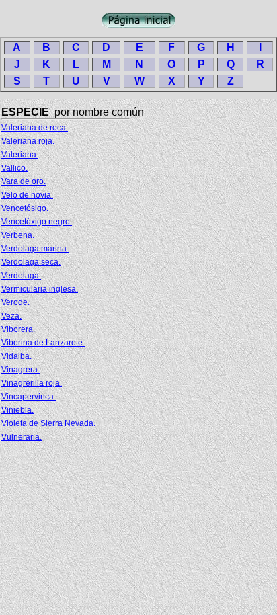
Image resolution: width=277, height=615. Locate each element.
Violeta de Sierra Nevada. (48, 423)
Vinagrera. (20, 369)
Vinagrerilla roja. (31, 383)
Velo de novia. (27, 195)
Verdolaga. (21, 275)
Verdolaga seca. (31, 262)
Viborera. (18, 329)
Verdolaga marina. (35, 248)
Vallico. (14, 168)
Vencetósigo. (24, 208)
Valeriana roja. (27, 141)
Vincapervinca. (28, 396)
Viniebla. (17, 410)
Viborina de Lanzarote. (43, 342)
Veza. (11, 316)
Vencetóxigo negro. (36, 222)
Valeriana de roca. (34, 127)
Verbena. (17, 235)
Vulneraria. (21, 437)
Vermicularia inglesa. (39, 289)
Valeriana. (19, 154)
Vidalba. (16, 356)
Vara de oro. (23, 181)
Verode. (15, 302)
